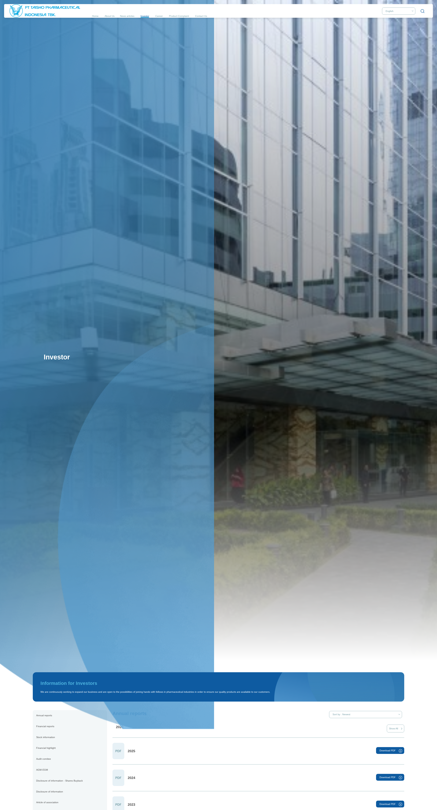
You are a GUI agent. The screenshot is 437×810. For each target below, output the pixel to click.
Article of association (47, 802)
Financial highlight (46, 748)
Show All (393, 728)
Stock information (45, 737)
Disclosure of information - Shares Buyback (59, 780)
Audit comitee (43, 758)
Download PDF (387, 750)
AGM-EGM (42, 769)
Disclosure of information (49, 791)
